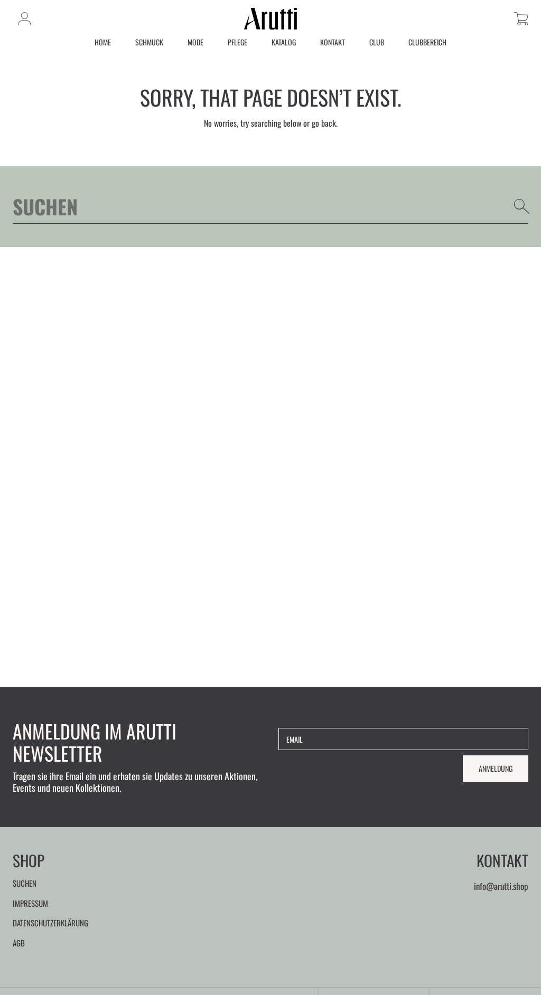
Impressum (30, 903)
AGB (19, 943)
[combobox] (270, 206)
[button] (521, 19)
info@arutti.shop (501, 886)
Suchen (24, 883)
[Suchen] (522, 206)
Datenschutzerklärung (50, 922)
